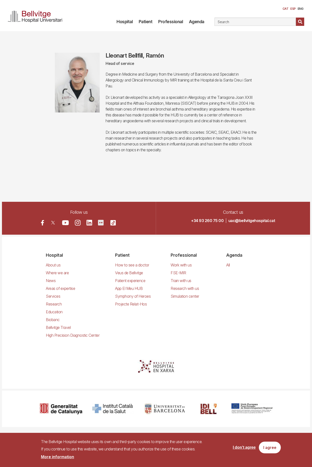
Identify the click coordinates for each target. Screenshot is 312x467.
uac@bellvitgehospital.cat (251, 220)
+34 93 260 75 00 (207, 220)
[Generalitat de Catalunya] (61, 408)
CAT (286, 8)
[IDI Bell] (209, 408)
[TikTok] (113, 222)
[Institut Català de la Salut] (113, 408)
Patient (146, 21)
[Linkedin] (89, 222)
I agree (269, 447)
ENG (300, 8)
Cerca (300, 22)
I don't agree (244, 448)
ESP (293, 8)
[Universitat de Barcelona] (165, 408)
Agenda (196, 21)
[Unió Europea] (252, 408)
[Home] (35, 15)
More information (57, 456)
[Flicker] (101, 222)
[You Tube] (65, 222)
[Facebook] (42, 222)
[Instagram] (78, 223)
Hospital (125, 21)
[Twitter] (53, 222)
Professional (170, 21)
